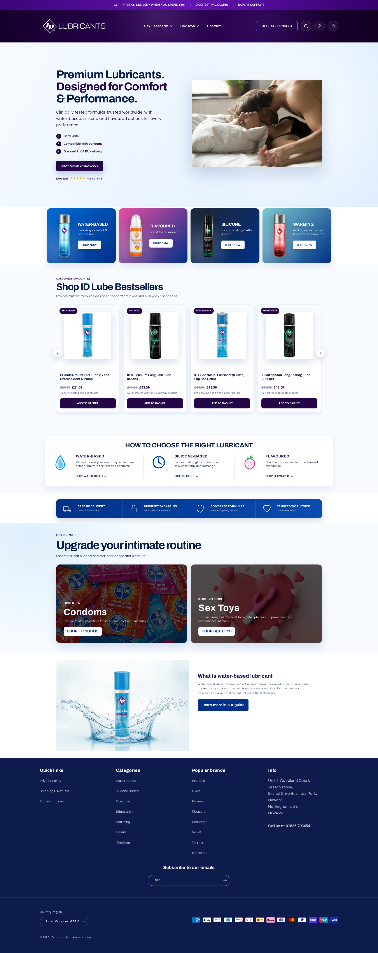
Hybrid (121, 832)
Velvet (196, 832)
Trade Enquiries (52, 801)
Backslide (200, 853)
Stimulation (125, 811)
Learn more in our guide (223, 705)
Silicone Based (127, 791)
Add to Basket (87, 403)
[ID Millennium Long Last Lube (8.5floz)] (155, 334)
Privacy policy (82, 937)
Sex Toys (187, 26)
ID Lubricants (60, 937)
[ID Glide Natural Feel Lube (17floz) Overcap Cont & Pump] (87, 334)
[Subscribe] (225, 880)
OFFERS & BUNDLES (277, 26)
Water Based (126, 780)
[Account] (319, 26)
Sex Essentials (156, 26)
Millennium (200, 801)
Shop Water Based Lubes (79, 165)
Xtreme (197, 842)
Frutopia (198, 780)
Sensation (200, 822)
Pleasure (199, 811)
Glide (196, 791)
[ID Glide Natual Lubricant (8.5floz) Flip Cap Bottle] (222, 334)
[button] (333, 26)
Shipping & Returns (54, 791)
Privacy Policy (50, 780)
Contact (213, 26)
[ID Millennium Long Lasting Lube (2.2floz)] (289, 334)
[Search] (306, 26)
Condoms (123, 842)
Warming (123, 822)
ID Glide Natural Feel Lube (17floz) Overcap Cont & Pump (85, 377)
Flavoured (124, 801)
